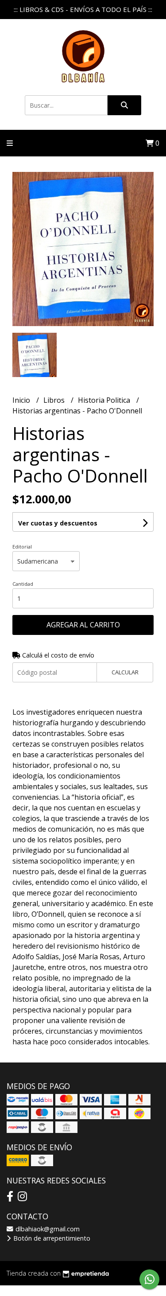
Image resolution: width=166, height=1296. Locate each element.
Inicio (22, 400)
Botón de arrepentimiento (51, 1238)
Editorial (22, 546)
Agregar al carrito (83, 625)
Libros (54, 400)
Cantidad (22, 583)
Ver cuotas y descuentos (57, 523)
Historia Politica (105, 400)
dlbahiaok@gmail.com (47, 1229)
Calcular (125, 672)
